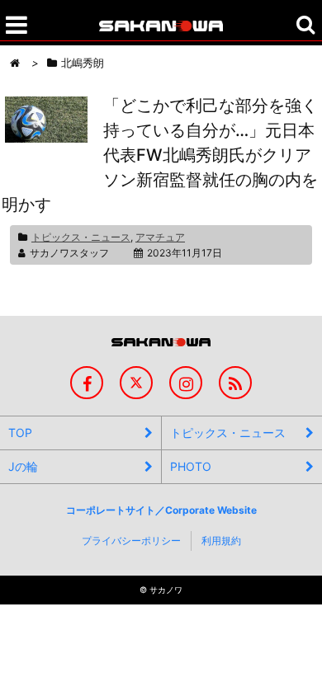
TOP (20, 433)
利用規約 (221, 540)
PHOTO (190, 466)
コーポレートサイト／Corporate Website (161, 510)
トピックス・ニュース (80, 237)
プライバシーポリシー (131, 540)
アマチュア (160, 237)
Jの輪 (23, 466)
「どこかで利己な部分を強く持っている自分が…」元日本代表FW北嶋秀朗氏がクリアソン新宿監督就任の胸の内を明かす (160, 155)
